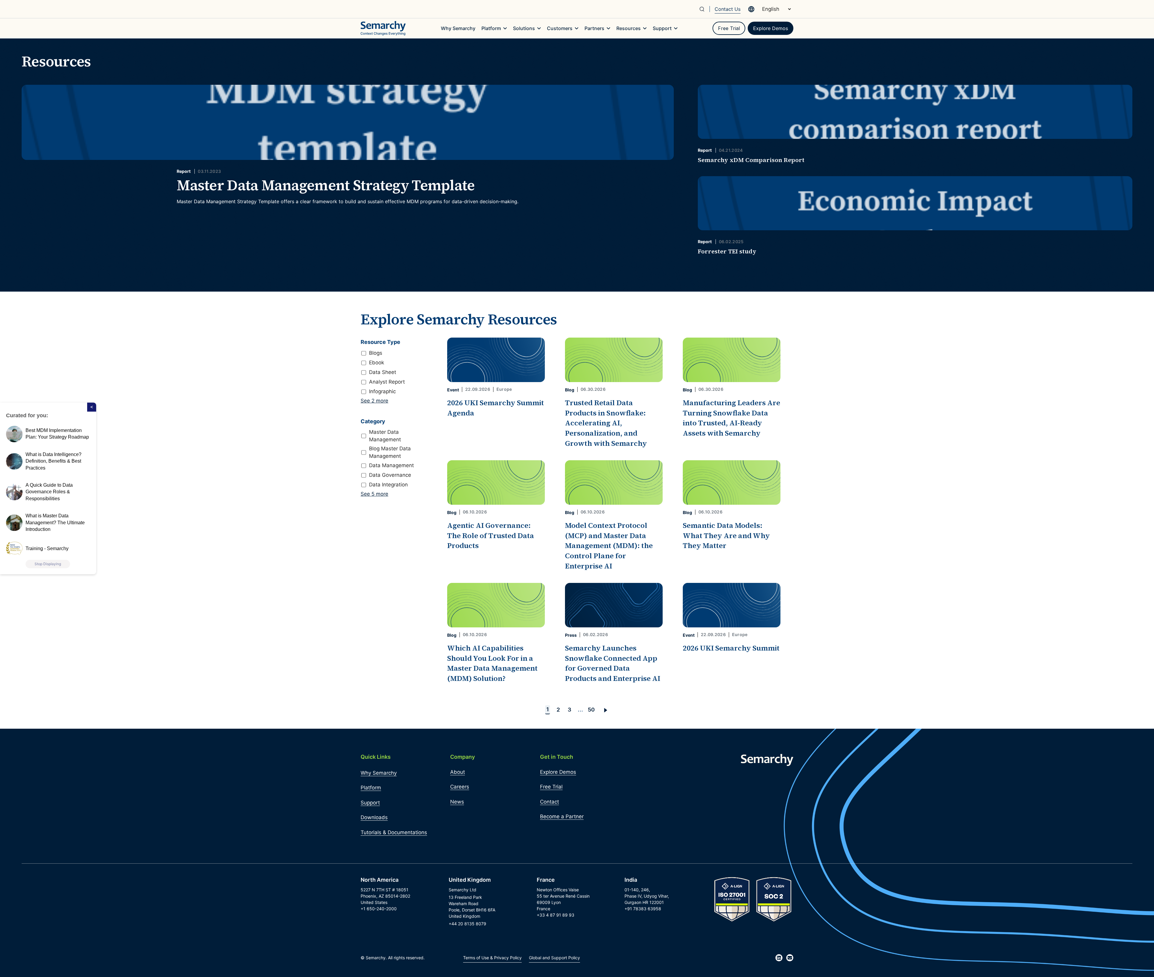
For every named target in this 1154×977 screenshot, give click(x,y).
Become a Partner (562, 816)
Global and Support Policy (554, 957)
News (457, 802)
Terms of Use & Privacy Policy (492, 957)
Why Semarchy (379, 773)
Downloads (374, 817)
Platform (371, 788)
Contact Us (727, 9)
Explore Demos (770, 28)
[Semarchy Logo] (383, 28)
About (457, 772)
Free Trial (729, 28)
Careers (459, 787)
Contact (549, 802)
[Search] (704, 9)
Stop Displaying (48, 564)
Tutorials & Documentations (394, 832)
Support (370, 803)
